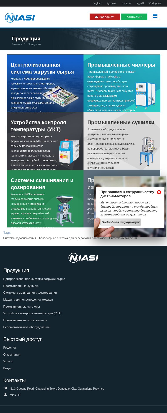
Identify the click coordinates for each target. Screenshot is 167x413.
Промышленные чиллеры (121, 65)
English (96, 3)
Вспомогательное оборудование (26, 327)
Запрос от (106, 17)
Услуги (8, 361)
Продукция (16, 270)
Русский (111, 3)
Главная (17, 44)
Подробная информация (121, 222)
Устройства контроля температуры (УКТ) (38, 125)
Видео (7, 368)
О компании (11, 354)
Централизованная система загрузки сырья (42, 68)
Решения (9, 347)
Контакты (133, 17)
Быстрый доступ (23, 339)
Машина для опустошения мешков (28, 299)
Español (126, 3)
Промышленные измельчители (25, 320)
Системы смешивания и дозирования (42, 183)
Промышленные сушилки (120, 122)
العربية (140, 3)
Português (155, 3)
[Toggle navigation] (155, 16)
